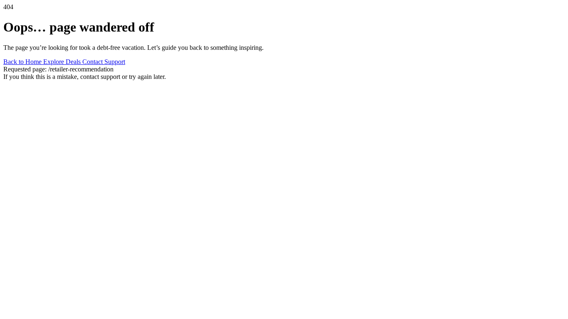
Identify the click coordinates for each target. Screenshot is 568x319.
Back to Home (23, 61)
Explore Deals (62, 61)
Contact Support (103, 61)
